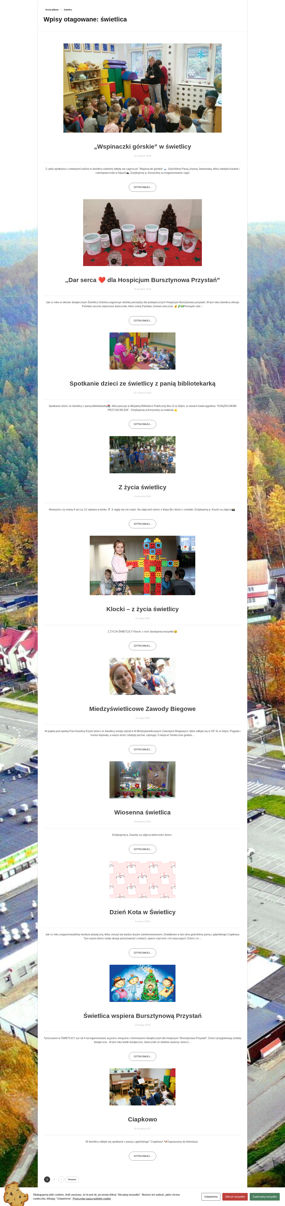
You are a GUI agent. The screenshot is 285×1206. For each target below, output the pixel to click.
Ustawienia (211, 1196)
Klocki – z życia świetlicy (142, 609)
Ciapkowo (142, 1119)
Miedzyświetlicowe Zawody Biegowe (142, 708)
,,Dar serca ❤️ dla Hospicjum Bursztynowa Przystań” (142, 280)
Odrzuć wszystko (235, 1196)
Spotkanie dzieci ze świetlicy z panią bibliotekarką (143, 383)
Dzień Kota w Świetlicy (143, 912)
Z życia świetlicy (142, 487)
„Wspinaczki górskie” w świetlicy (142, 146)
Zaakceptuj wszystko (265, 1196)
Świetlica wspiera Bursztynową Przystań (142, 1015)
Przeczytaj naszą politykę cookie (92, 1198)
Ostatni (72, 1179)
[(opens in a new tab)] (142, 88)
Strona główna (52, 10)
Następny (61, 1179)
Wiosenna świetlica (142, 812)
